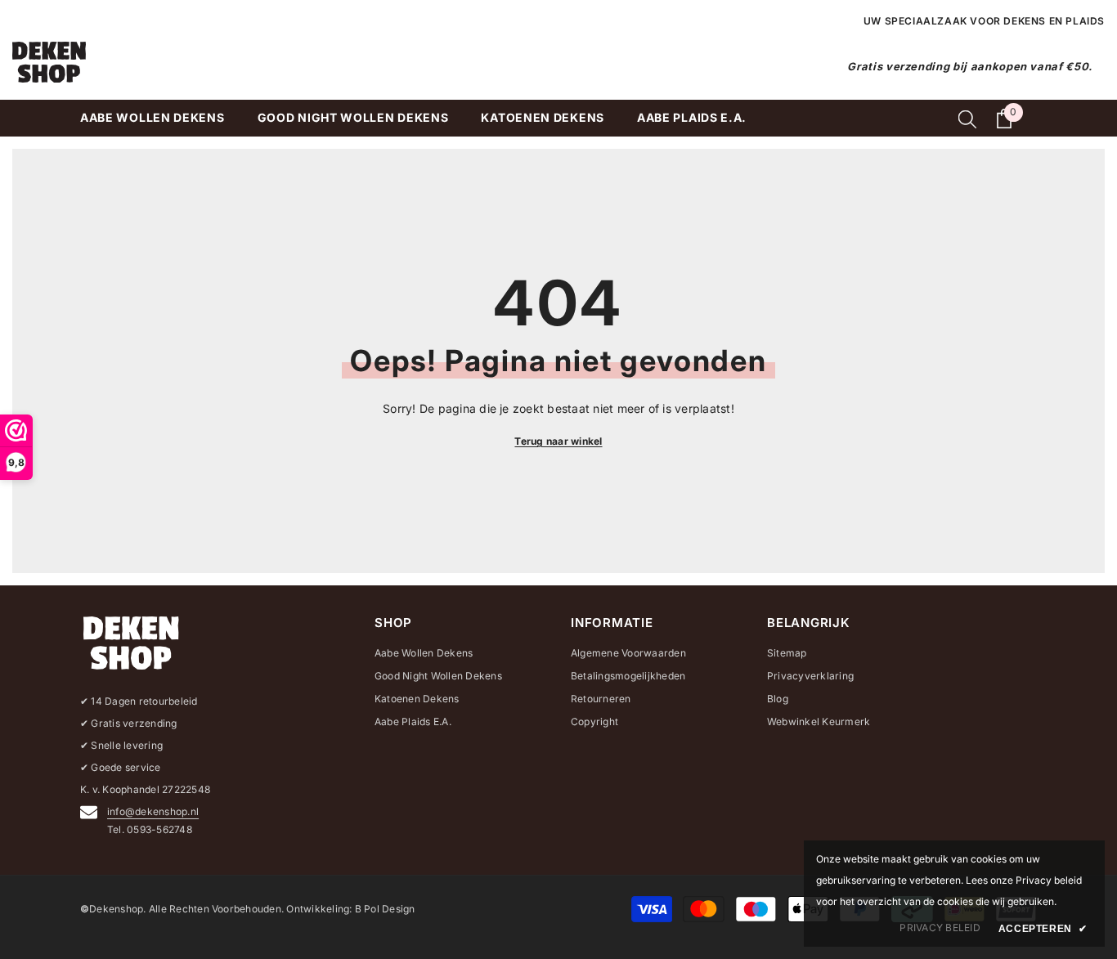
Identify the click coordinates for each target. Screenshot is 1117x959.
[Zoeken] (967, 118)
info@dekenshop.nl (153, 811)
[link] (939, 928)
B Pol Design (385, 909)
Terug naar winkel (558, 441)
